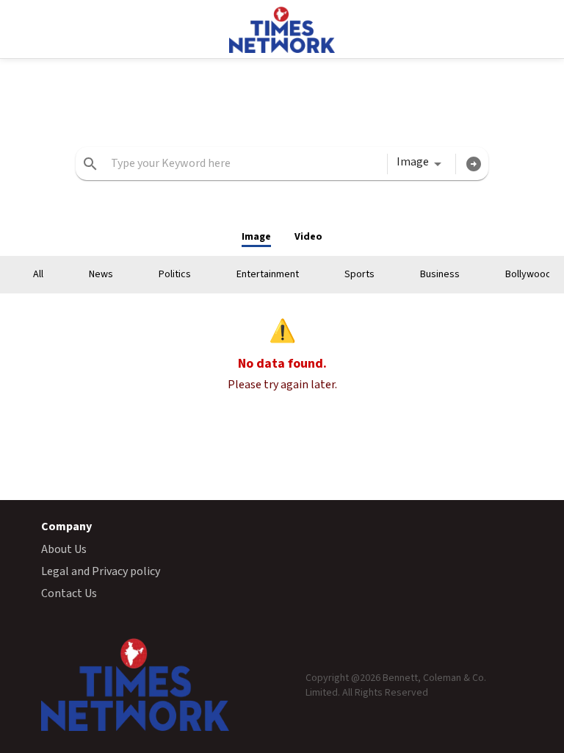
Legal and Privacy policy (100, 571)
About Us (64, 549)
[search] (90, 164)
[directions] (473, 164)
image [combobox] (413, 162)
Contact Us (69, 593)
